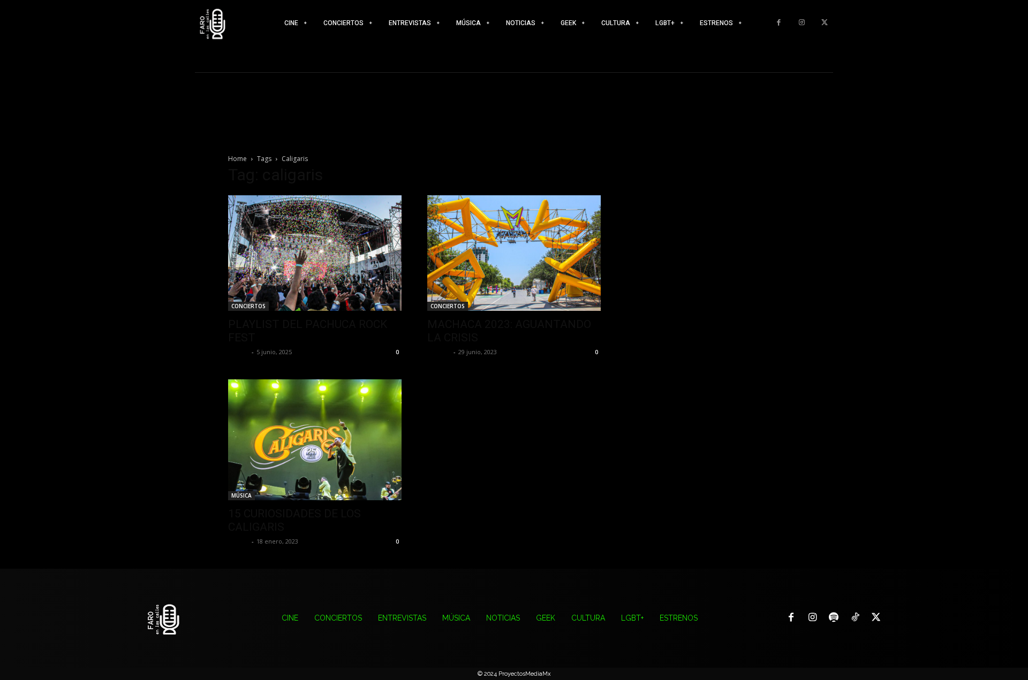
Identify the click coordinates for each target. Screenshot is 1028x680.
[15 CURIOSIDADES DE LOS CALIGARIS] (315, 439)
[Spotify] (833, 618)
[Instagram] (802, 23)
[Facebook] (779, 23)
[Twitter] (824, 23)
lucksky (439, 352)
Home (237, 158)
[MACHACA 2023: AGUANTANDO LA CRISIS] (514, 253)
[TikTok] (855, 618)
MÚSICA (241, 495)
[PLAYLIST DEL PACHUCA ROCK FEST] (315, 253)
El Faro (238, 352)
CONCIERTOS (248, 306)
